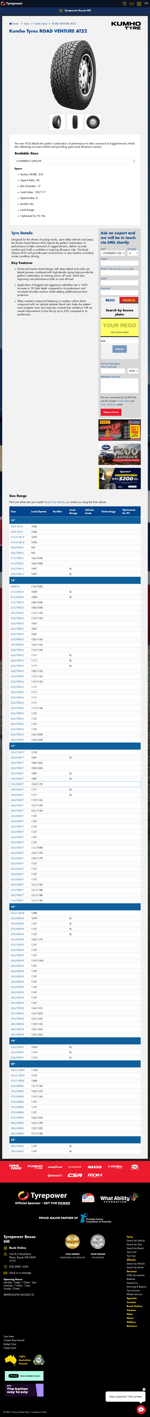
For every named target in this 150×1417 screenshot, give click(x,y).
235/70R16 (17, 623)
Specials (132, 1298)
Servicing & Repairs (136, 1286)
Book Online (134, 1306)
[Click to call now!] (124, 3)
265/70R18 (17, 1008)
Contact (131, 1302)
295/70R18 (17, 1034)
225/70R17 (17, 762)
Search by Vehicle (136, 1240)
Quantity (131, 248)
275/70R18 (17, 1018)
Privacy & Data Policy (21, 1412)
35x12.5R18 (17, 913)
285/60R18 (17, 1024)
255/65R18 (17, 939)
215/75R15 (17, 558)
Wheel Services (134, 1294)
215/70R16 (17, 602)
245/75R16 (17, 671)
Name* (104, 258)
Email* (104, 278)
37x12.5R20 (17, 1080)
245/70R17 (17, 800)
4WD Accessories (136, 1275)
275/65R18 (17, 1013)
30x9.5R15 (17, 526)
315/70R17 (17, 900)
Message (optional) (110, 376)
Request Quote (111, 412)
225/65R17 (17, 757)
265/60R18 (17, 960)
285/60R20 (17, 1128)
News (130, 1318)
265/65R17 (17, 853)
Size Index (9, 1336)
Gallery (131, 1322)
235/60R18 (17, 918)
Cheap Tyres (10, 1347)
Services (132, 1271)
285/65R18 (17, 1029)
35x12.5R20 (17, 1075)
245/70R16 (17, 650)
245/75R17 (17, 805)
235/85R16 (17, 639)
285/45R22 (17, 1146)
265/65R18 (17, 987)
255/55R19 (17, 1052)
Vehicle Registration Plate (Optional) (110, 365)
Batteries (131, 1279)
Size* (103, 248)
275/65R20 (17, 1117)
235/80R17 (17, 784)
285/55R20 (17, 1123)
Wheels (131, 1259)
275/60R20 (17, 1096)
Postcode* (106, 288)
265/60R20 (17, 1086)
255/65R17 (17, 816)
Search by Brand (135, 1248)
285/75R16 (17, 739)
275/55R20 (17, 1091)
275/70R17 (17, 890)
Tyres (130, 1236)
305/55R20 (17, 1133)
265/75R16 (17, 734)
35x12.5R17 (17, 752)
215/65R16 (17, 591)
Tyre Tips (131, 1255)
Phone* (117, 268)
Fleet (130, 1314)
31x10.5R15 (17, 537)
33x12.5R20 (17, 1070)
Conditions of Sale (38, 1412)
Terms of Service (108, 404)
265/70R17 (17, 884)
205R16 (15, 586)
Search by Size (134, 1244)
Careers (131, 1310)
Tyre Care (131, 1252)
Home (15, 23)
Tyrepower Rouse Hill (77, 10)
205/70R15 (17, 547)
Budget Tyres (10, 1344)
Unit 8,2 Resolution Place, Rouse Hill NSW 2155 (22, 1257)
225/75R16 (17, 613)
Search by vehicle (54, 502)
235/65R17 (17, 773)
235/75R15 (17, 568)
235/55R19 (17, 1047)
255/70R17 (17, 826)
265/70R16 (17, 708)
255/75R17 (17, 847)
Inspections (132, 1282)
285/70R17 (17, 895)
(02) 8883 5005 (19, 1266)
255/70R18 (17, 944)
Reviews (132, 1326)
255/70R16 (17, 676)
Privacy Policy (123, 400)
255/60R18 (17, 923)
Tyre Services (133, 1290)
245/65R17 (17, 789)
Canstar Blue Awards (14, 1340)
